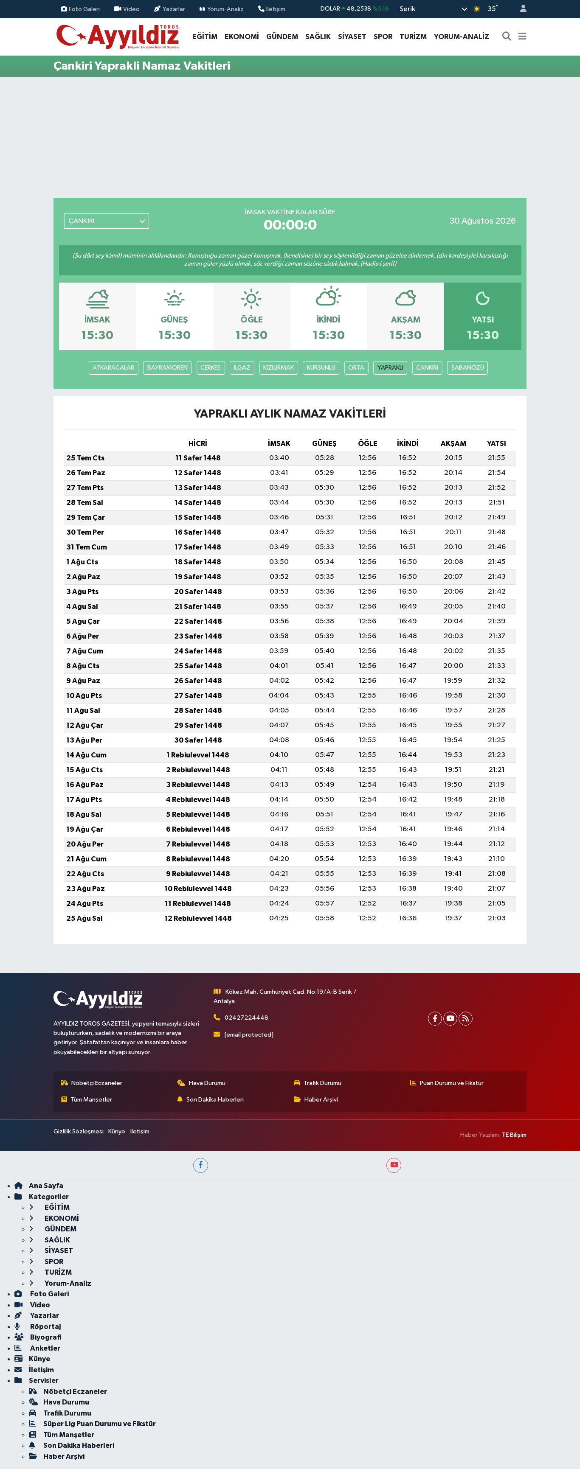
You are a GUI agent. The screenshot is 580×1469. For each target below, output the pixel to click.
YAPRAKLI (390, 367)
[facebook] (200, 1165)
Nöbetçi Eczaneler (96, 1083)
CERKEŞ (210, 367)
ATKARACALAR (113, 367)
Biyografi (45, 1337)
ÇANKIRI (427, 367)
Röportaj (45, 1326)
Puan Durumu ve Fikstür (452, 1083)
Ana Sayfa (46, 1185)
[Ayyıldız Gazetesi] (118, 36)
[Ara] (507, 36)
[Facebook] (435, 1019)
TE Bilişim (514, 1135)
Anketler (44, 1348)
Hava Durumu (207, 1083)
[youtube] (393, 1165)
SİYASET (352, 36)
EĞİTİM (204, 36)
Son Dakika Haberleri (215, 1099)
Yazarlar (174, 9)
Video (131, 9)
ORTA (356, 367)
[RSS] (466, 1019)
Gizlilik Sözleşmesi (78, 1131)
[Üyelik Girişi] (520, 9)
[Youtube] (450, 1019)
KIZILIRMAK (278, 367)
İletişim (275, 9)
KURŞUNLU (321, 367)
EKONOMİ (242, 36)
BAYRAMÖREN (167, 367)
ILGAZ (242, 367)
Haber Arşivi (321, 1099)
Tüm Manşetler (91, 1099)
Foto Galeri (84, 9)
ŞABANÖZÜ (467, 367)
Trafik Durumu (322, 1083)
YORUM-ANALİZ (461, 36)
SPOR (383, 36)
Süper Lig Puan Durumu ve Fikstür (99, 1423)
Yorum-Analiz (225, 9)
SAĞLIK (318, 36)
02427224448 (246, 1018)
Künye (116, 1131)
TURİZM (413, 36)
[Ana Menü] (522, 36)
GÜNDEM (282, 36)
